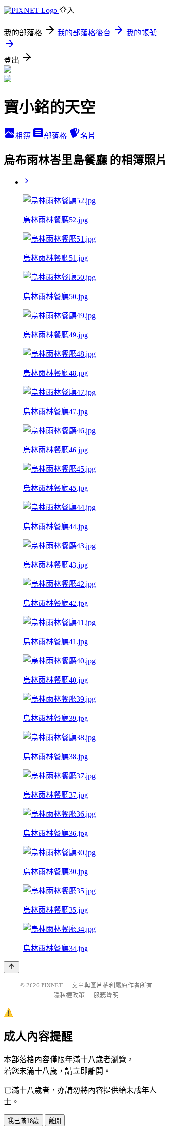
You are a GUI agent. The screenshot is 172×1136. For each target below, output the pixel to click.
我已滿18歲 (23, 1120)
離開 (55, 1120)
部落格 (56, 136)
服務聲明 (106, 994)
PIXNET (52, 985)
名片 (88, 136)
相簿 (23, 136)
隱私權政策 (69, 994)
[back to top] (11, 967)
